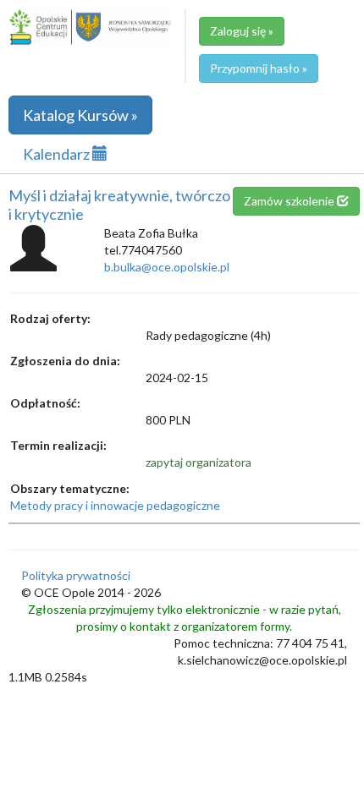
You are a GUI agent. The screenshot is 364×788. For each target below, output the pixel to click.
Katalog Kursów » (80, 115)
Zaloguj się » (241, 31)
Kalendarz (57, 154)
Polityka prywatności (75, 575)
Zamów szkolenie (290, 201)
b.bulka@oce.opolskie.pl (166, 267)
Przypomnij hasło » (258, 68)
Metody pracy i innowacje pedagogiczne (115, 505)
